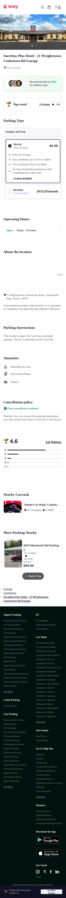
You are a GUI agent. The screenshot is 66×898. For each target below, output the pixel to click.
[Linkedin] (57, 872)
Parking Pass (10, 724)
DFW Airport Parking (13, 653)
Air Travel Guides (12, 624)
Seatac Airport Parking (15, 641)
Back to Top (35, 576)
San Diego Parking (13, 777)
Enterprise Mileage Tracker (49, 823)
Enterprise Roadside (45, 819)
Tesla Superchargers (46, 624)
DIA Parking (9, 669)
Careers (40, 758)
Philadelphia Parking (14, 744)
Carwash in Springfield (47, 708)
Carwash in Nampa (45, 691)
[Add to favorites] (59, 20)
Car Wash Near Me (45, 643)
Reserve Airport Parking (15, 620)
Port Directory (10, 705)
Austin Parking (11, 756)
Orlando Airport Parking (15, 677)
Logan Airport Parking (14, 665)
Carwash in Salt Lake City (48, 667)
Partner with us (43, 811)
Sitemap (40, 787)
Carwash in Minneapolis (47, 655)
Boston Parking (11, 760)
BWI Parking (9, 661)
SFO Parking (10, 657)
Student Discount (44, 779)
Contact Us (41, 762)
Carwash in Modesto (46, 671)
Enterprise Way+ (44, 815)
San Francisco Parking (15, 732)
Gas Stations (42, 740)
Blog (38, 877)
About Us (40, 754)
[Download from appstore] (49, 853)
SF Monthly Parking (13, 769)
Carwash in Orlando (45, 679)
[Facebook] (51, 872)
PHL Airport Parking (13, 628)
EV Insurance (42, 628)
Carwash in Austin (45, 687)
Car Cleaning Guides (46, 647)
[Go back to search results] (7, 20)
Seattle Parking (11, 748)
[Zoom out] (60, 274)
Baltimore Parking (12, 752)
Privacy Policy (43, 775)
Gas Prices (41, 736)
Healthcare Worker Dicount (49, 783)
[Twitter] (44, 872)
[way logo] (11, 8)
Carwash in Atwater (45, 700)
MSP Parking (10, 685)
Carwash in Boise (44, 704)
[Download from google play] (49, 841)
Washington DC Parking (15, 764)
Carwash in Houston (46, 651)
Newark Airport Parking (15, 637)
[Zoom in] (58, 274)
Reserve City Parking (14, 720)
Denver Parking (11, 781)
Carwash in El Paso (45, 663)
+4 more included (22, 178)
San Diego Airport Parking (16, 673)
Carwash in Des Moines (47, 683)
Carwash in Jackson (46, 696)
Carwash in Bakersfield (47, 675)
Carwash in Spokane (46, 716)
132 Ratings (53, 442)
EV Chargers (42, 620)
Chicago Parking (12, 736)
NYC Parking (10, 728)
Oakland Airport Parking (15, 681)
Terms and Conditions (46, 766)
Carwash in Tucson (45, 659)
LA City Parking (11, 740)
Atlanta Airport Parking (15, 649)
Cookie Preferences (45, 770)
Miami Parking (11, 773)
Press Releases (43, 791)
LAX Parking (10, 633)
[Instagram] (38, 872)
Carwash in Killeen (45, 712)
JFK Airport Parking (13, 645)
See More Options (52, 891)
